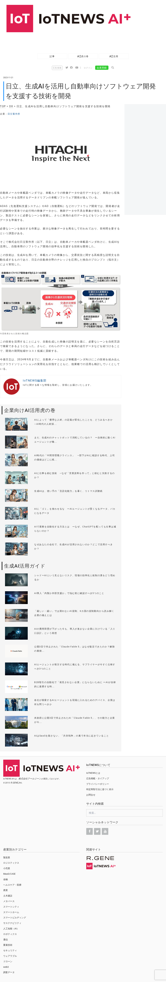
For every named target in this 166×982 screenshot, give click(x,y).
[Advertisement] (59, 41)
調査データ (9, 972)
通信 (5, 939)
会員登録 (102, 67)
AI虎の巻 (83, 56)
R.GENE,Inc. (17, 782)
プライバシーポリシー (97, 784)
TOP (3, 106)
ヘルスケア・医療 (12, 885)
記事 (52, 56)
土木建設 (7, 895)
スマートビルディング (14, 917)
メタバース (9, 901)
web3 (6, 967)
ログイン (88, 68)
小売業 (6, 868)
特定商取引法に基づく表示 (99, 789)
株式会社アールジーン (29, 778)
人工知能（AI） (11, 928)
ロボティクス (10, 934)
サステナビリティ (12, 923)
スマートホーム (11, 912)
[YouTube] (105, 831)
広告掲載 (57, 68)
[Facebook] (89, 831)
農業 (5, 890)
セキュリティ (10, 950)
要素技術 (7, 945)
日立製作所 (14, 114)
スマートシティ (11, 906)
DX (11, 106)
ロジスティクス (11, 863)
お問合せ (90, 795)
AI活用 (113, 56)
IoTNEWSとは (93, 773)
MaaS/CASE (9, 874)
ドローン (7, 961)
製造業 (6, 857)
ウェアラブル (10, 956)
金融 (5, 879)
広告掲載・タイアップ (97, 778)
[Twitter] (97, 831)
